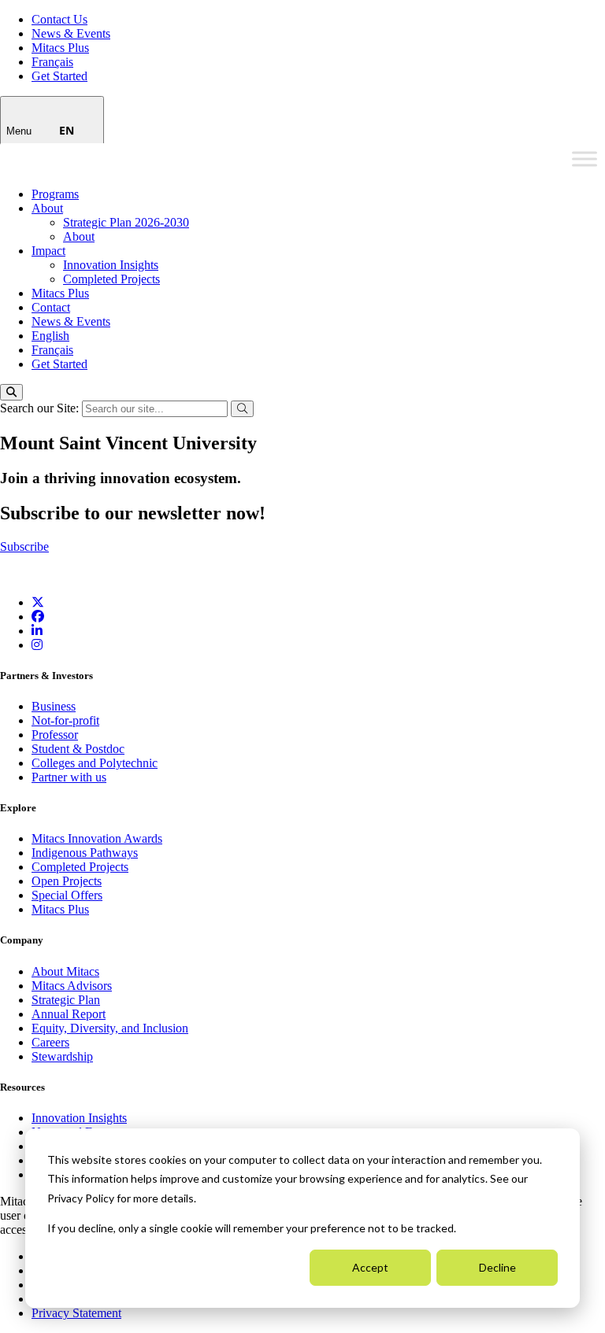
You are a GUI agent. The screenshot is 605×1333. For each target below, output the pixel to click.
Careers (50, 1042)
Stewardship (62, 1056)
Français (52, 61)
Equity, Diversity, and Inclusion (110, 1028)
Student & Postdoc (78, 748)
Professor (55, 734)
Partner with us (69, 777)
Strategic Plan (66, 999)
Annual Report (69, 1014)
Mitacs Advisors (72, 985)
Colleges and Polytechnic (95, 763)
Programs (55, 194)
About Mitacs (65, 971)
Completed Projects (111, 279)
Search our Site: (41, 408)
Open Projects (67, 881)
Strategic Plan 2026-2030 (126, 222)
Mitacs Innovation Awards (97, 838)
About (47, 208)
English (50, 335)
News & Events (71, 33)
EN (66, 130)
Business (54, 706)
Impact (48, 250)
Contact (51, 307)
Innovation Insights (110, 264)
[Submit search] (242, 409)
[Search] (11, 392)
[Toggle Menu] (584, 159)
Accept (370, 1267)
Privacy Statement (76, 1313)
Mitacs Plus (60, 47)
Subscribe (24, 546)
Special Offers (67, 895)
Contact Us (59, 19)
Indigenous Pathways (85, 852)
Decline (497, 1267)
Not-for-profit (65, 720)
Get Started (59, 76)
